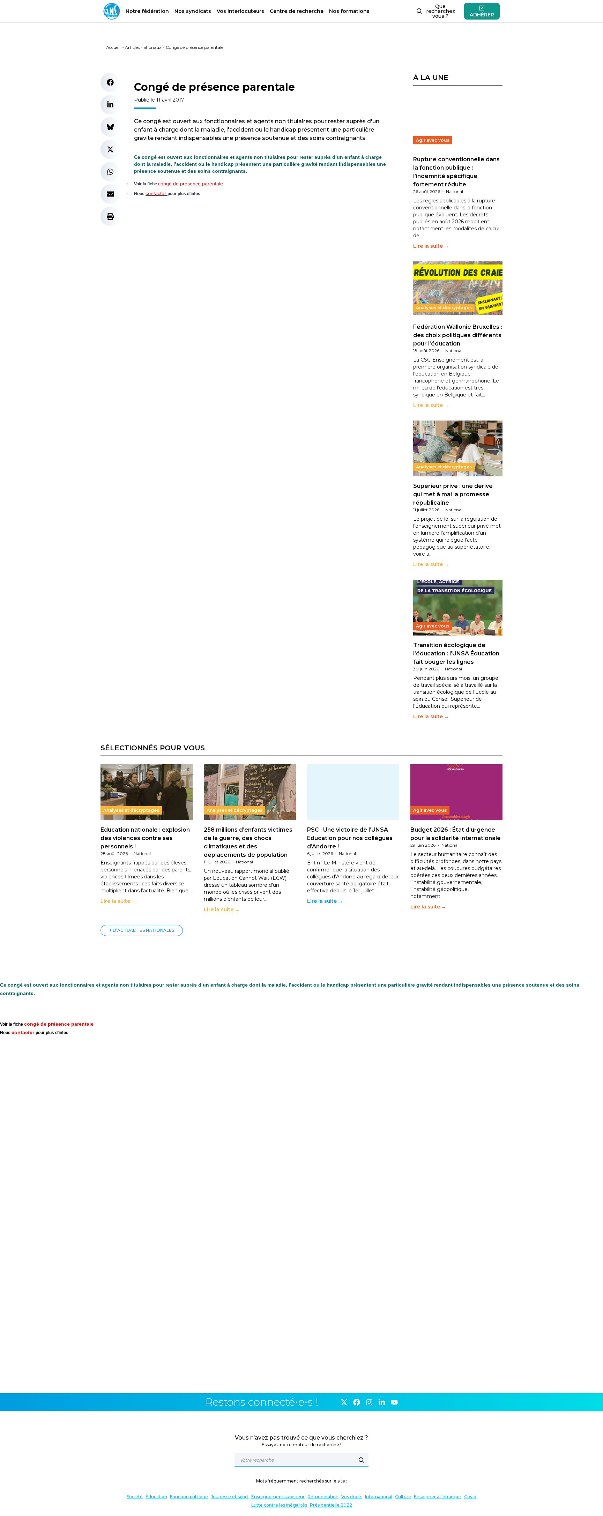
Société (135, 1496)
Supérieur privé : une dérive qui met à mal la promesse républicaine (453, 494)
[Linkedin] (381, 1402)
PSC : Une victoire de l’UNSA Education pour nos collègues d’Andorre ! (350, 838)
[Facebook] (356, 1402)
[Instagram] (369, 1402)
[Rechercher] (361, 1460)
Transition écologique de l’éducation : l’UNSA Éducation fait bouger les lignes (456, 653)
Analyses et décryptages (444, 307)
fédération (147, 11)
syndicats (192, 11)
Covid (470, 1496)
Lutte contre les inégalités (279, 1505)
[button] (110, 82)
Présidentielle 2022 (331, 1505)
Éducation (156, 1496)
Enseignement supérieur (278, 1496)
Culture (403, 1496)
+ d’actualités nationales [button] (141, 930)
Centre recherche (296, 11)
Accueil (113, 47)
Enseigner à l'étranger (437, 1496)
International (378, 1496)
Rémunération (322, 1496)
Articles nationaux (143, 47)
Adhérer (482, 15)
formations (349, 11)
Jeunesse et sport (229, 1496)
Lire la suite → (431, 246)
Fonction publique (189, 1496)
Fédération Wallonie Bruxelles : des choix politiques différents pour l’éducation (457, 335)
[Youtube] (394, 1402)
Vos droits (351, 1496)
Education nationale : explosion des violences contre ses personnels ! (145, 838)
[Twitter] (344, 1402)
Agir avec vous (432, 140)
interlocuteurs (240, 11)
